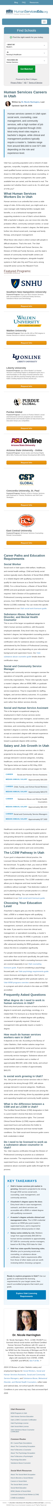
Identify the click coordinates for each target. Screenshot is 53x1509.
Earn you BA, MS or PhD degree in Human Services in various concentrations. (25, 334)
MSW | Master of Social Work (21, 1491)
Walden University (16, 330)
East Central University (19, 530)
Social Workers (29, 1371)
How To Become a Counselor (21, 1450)
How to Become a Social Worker (22, 1478)
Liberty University (16, 368)
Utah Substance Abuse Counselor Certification (22, 1431)
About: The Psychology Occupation (23, 1453)
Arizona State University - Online (24, 450)
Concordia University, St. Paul (22, 490)
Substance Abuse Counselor (21, 1463)
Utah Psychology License (19, 1423)
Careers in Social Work (19, 1481)
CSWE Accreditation (18, 1498)
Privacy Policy (28, 1503)
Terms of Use (38, 1503)
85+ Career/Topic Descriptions (21, 1443)
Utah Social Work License (20, 1426)
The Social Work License (19, 1484)
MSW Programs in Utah (19, 1413)
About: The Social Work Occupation (23, 1474)
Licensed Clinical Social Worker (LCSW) (25, 1494)
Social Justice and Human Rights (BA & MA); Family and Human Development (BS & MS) (25, 454)
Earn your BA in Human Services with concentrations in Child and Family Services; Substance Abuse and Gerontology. (24, 296)
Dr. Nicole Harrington (30, 102)
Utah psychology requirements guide (33, 971)
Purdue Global (14, 412)
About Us (19, 1503)
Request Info (26, 306)
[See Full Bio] (40, 1360)
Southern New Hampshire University (26, 292)
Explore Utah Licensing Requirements (26, 1294)
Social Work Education (18, 1488)
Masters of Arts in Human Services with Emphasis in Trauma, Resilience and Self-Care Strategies (25, 495)
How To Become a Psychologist (22, 1456)
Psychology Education (18, 1460)
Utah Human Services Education (22, 1416)
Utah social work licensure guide (33, 608)
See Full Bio (34, 1361)
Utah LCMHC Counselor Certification (24, 1420)
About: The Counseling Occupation (23, 1446)
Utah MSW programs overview (16, 982)
